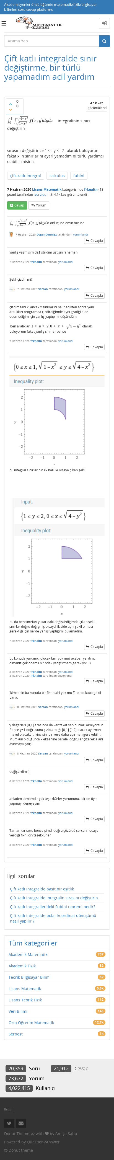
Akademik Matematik (28, 954)
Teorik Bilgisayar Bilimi (30, 977)
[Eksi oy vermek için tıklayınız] (10, 109)
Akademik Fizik (22, 965)
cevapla (96, 240)
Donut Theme (16, 1133)
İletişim (9, 1109)
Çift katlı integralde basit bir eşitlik (42, 889)
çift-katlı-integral (25, 175)
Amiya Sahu (66, 1133)
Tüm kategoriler (33, 942)
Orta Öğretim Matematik (31, 1022)
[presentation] (30, 120)
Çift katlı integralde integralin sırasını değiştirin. (54, 897)
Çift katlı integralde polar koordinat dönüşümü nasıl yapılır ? (53, 918)
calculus (57, 175)
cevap (19, 205)
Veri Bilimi (18, 1011)
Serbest (16, 1034)
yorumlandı (80, 234)
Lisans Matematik (46, 189)
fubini (78, 175)
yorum (41, 205)
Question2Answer (43, 1142)
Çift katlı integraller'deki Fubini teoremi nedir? (52, 906)
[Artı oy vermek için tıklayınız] (10, 104)
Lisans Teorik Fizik (25, 1000)
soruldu (40, 194)
